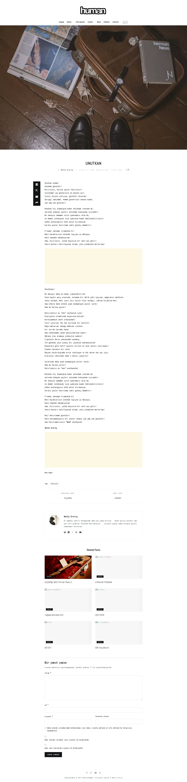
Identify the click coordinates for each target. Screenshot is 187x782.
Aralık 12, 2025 (87, 170)
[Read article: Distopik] (118, 600)
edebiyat (54, 483)
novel (69, 22)
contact (115, 22)
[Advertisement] (93, 266)
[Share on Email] (36, 197)
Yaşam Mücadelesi (54, 615)
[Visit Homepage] (94, 9)
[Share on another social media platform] (36, 203)
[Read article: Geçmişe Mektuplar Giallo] (68, 567)
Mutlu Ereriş (67, 170)
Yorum (48, 673)
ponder (107, 22)
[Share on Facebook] (36, 184)
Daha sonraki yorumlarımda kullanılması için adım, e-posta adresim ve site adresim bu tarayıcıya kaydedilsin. (89, 729)
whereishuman (87, 777)
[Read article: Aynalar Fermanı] (118, 567)
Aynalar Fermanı (103, 582)
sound (90, 22)
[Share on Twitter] (36, 191)
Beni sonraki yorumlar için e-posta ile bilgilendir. (67, 740)
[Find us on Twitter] (91, 772)
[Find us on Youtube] (96, 772)
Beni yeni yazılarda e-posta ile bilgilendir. (64, 748)
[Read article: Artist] (68, 632)
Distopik (99, 615)
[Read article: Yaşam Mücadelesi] (68, 600)
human (61, 22)
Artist (48, 647)
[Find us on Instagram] (100, 772)
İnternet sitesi (102, 716)
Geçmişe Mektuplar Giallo (58, 582)
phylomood (80, 22)
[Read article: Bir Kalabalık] (118, 632)
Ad (47, 705)
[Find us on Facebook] (86, 772)
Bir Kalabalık (102, 647)
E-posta (49, 716)
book (99, 22)
